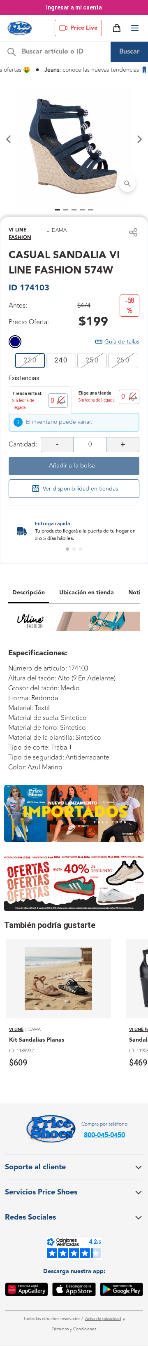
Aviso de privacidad (103, 1319)
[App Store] (73, 1291)
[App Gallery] (26, 1291)
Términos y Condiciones (74, 1329)
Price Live (83, 28)
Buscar (129, 52)
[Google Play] (121, 1291)
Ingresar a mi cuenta (74, 7)
